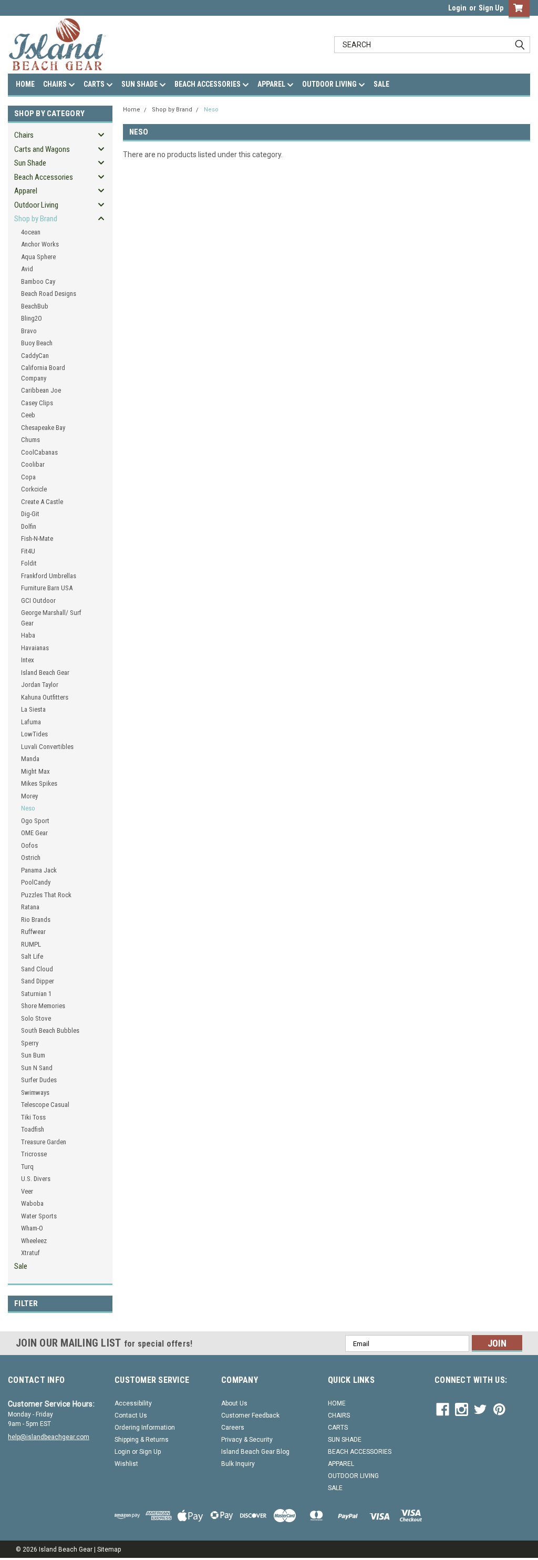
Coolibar (33, 464)
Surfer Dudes (39, 1080)
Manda (30, 759)
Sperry (29, 1043)
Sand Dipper (37, 981)
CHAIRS (55, 84)
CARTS (95, 84)
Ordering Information (145, 1427)
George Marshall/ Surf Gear (51, 618)
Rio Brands (35, 919)
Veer (27, 1191)
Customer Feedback (250, 1415)
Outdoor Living (36, 205)
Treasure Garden (43, 1142)
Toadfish (32, 1129)
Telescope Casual (45, 1105)
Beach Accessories (43, 177)
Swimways (35, 1092)
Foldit (29, 563)
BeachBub (34, 306)
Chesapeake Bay (43, 428)
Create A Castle (42, 502)
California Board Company (43, 373)
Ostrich (30, 857)
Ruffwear (33, 932)
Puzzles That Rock (46, 895)
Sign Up (491, 8)
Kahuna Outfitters (44, 697)
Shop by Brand (35, 218)
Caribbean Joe (41, 390)
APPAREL (272, 84)
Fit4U (28, 551)
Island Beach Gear (45, 672)
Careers (232, 1427)
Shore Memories (43, 1006)
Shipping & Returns (142, 1439)
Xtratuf (30, 1253)
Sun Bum (33, 1055)
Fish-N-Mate (37, 538)
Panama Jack (39, 870)
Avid (27, 269)
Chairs (24, 135)
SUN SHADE (140, 84)
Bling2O (31, 318)
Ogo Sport (35, 821)
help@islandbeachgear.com (48, 1437)
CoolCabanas (39, 452)
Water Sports (39, 1216)
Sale (20, 1266)
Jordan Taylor (39, 685)
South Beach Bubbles (50, 1030)
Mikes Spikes (39, 783)
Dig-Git (30, 514)
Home (131, 109)
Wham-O (32, 1228)
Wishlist (126, 1463)
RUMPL (31, 944)
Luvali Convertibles (47, 747)
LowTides (34, 734)
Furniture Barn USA (47, 588)
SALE (381, 84)
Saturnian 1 (36, 994)
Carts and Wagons (42, 149)
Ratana (30, 907)
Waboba (32, 1203)
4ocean (30, 232)
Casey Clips (37, 403)
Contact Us (131, 1415)
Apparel (25, 191)
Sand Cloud (37, 969)
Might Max (35, 771)
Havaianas (35, 648)
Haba (28, 635)
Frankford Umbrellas (48, 576)
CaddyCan (35, 356)
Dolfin (28, 526)
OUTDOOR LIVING (330, 84)
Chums (30, 440)
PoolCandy (35, 882)
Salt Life (32, 956)
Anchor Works (40, 244)
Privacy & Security (247, 1439)
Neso (28, 808)
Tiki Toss (33, 1117)
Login (457, 8)
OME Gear (34, 833)
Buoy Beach (37, 343)
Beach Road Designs (48, 293)
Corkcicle (34, 489)
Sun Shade (30, 163)
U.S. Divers (35, 1179)
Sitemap (109, 1549)
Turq (27, 1167)
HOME (25, 84)
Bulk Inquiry (238, 1463)
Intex (27, 660)
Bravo (29, 331)
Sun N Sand (37, 1068)
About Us (234, 1403)
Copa (28, 477)
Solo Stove (36, 1018)
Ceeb (28, 415)
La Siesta (33, 709)
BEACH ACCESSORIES (208, 84)
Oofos (29, 845)
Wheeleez (34, 1241)
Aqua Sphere (38, 257)
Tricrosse (34, 1154)
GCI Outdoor (38, 600)
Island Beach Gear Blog (255, 1451)
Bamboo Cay (38, 281)
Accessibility (133, 1403)
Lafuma (31, 722)
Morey (29, 796)
